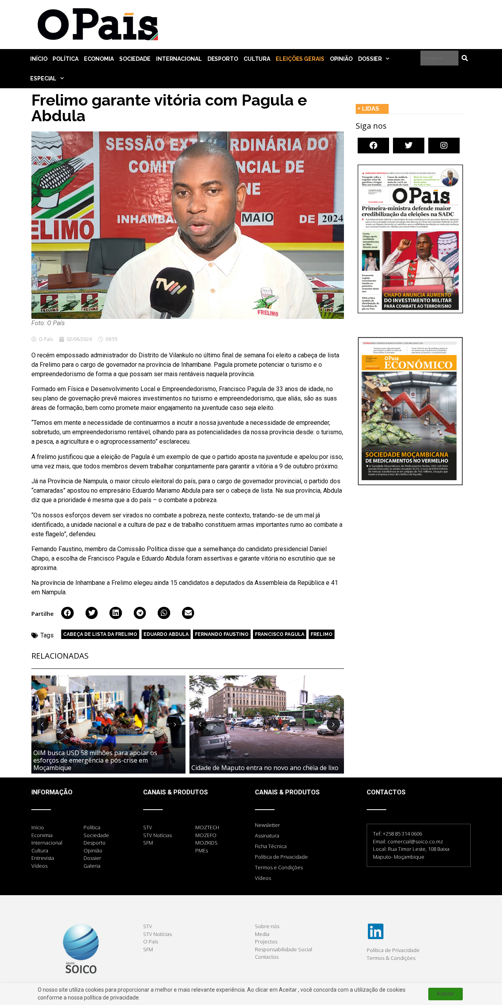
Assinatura (267, 835)
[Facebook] (373, 145)
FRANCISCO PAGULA (279, 634)
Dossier (370, 59)
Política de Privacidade (281, 856)
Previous (42, 724)
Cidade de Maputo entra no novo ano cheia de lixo (264, 767)
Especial (43, 78)
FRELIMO (322, 634)
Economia (99, 59)
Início (38, 59)
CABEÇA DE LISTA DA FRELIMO (100, 634)
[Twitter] (408, 145)
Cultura (257, 59)
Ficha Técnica (271, 846)
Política (65, 59)
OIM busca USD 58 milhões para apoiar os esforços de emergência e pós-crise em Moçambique (95, 760)
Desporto (222, 59)
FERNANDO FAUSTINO (222, 634)
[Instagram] (444, 145)
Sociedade (135, 59)
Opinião (341, 59)
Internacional (179, 59)
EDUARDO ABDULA (166, 634)
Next (175, 724)
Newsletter (267, 824)
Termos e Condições (279, 867)
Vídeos (263, 877)
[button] (67, 613)
